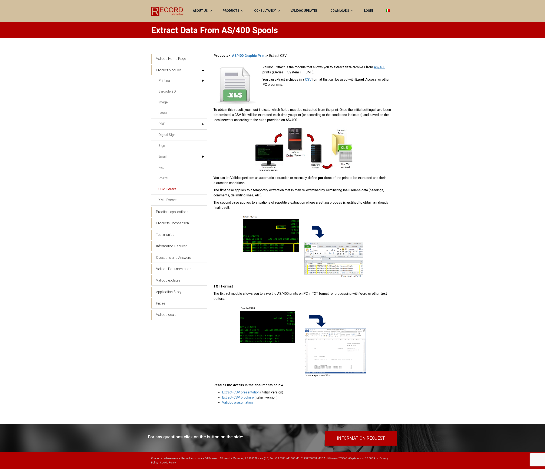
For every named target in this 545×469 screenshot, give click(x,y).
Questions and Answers (173, 258)
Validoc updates (168, 280)
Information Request (171, 246)
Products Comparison (172, 223)
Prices (160, 303)
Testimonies (165, 235)
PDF (161, 124)
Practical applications (172, 212)
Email (162, 156)
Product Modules (169, 70)
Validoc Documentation (173, 269)
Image (163, 102)
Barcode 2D (167, 91)
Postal (163, 178)
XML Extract (167, 200)
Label (162, 113)
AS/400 (379, 67)
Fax (161, 167)
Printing (164, 81)
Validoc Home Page (171, 59)
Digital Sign (166, 135)
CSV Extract (167, 189)
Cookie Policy (168, 462)
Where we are (172, 458)
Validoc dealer (167, 315)
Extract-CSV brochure (238, 397)
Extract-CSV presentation (241, 392)
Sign (161, 146)
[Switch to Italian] (388, 10)
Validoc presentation (237, 402)
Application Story (169, 292)
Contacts (156, 458)
